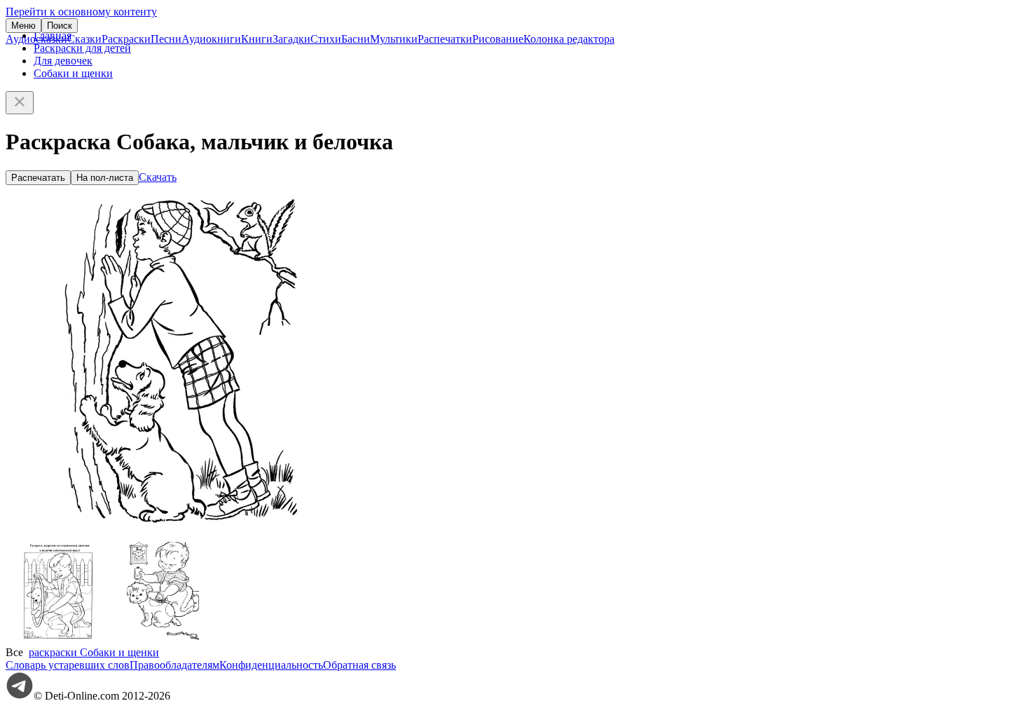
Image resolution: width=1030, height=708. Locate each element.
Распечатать (38, 177)
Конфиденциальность (271, 665)
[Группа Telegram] (20, 696)
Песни (166, 39)
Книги (257, 39)
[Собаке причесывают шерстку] (163, 640)
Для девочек (63, 61)
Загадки (291, 39)
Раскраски (126, 39)
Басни (355, 39)
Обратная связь (359, 665)
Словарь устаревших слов (68, 665)
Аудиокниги (211, 39)
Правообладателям (174, 665)
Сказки (84, 39)
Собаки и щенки (73, 73)
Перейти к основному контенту (81, 12)
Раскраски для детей (82, 48)
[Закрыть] (20, 102)
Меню (23, 25)
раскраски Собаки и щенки (94, 652)
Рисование (497, 39)
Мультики (394, 39)
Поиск (59, 25)
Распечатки (445, 39)
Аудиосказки (36, 39)
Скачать (158, 177)
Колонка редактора (568, 39)
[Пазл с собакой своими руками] (58, 640)
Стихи (325, 39)
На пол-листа (104, 177)
